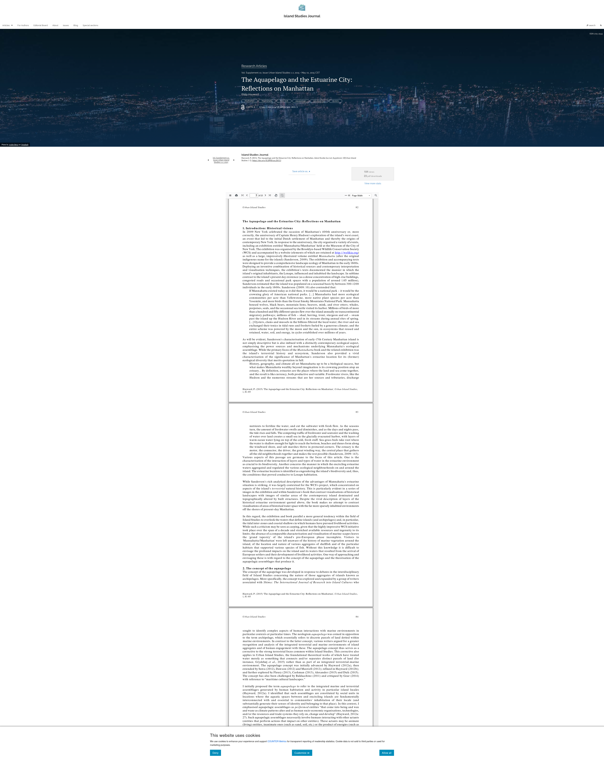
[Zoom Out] (346, 195)
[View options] (230, 195)
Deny (217, 753)
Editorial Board (41, 25)
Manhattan (249, 101)
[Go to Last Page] (270, 195)
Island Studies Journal (254, 154)
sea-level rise (319, 101)
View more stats (372, 183)
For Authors (23, 25)
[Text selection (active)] (282, 195)
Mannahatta (267, 101)
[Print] (236, 195)
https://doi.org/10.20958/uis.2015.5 (278, 107)
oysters (335, 101)
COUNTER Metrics (277, 741)
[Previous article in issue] (208, 160)
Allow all (388, 753)
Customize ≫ (303, 753)
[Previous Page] (247, 195)
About (55, 25)
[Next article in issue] (233, 160)
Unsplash (24, 145)
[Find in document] (376, 195)
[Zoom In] (349, 195)
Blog (75, 25)
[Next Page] (265, 195)
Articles (6, 25)
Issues (66, 25)
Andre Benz (13, 145)
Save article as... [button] (301, 171)
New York (284, 101)
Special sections (90, 25)
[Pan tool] (276, 195)
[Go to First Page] (242, 195)
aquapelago (301, 101)
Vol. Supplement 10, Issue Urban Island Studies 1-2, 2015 (270, 72)
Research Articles (254, 66)
